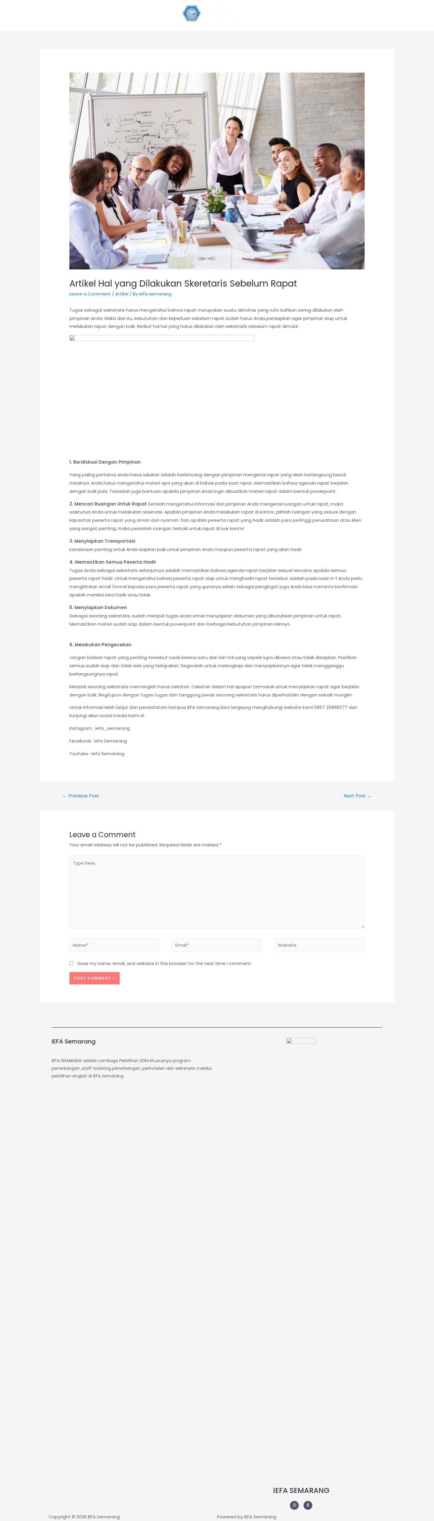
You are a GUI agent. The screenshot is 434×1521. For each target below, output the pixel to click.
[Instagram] (294, 1505)
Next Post (358, 795)
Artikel (121, 294)
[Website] (319, 946)
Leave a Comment (90, 294)
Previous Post (80, 795)
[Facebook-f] (308, 1505)
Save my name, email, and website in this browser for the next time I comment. (164, 963)
